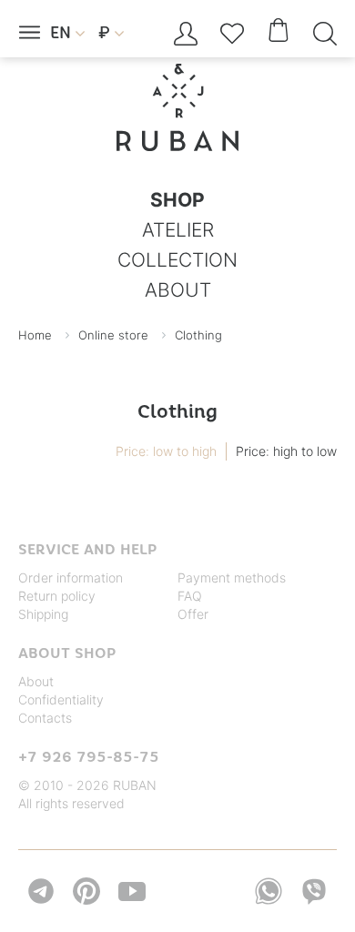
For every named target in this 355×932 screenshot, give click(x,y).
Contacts (45, 717)
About (36, 681)
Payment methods (232, 577)
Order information (70, 577)
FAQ (190, 595)
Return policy (57, 595)
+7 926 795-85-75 (88, 756)
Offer (193, 614)
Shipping (43, 614)
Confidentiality (61, 699)
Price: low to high (166, 451)
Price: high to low (286, 451)
